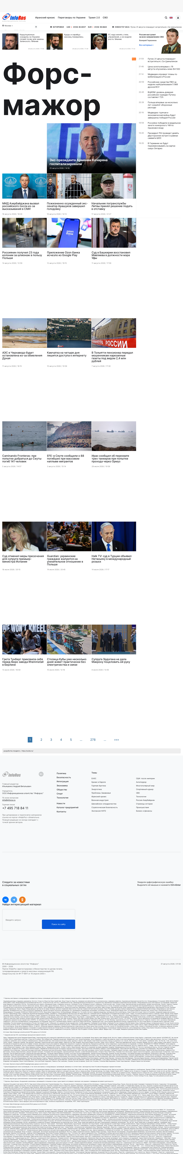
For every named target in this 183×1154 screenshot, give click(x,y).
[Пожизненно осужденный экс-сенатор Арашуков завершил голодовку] (69, 187)
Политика (61, 773)
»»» (116, 739)
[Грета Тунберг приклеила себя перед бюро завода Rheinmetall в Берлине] (24, 640)
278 (93, 739)
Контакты (61, 811)
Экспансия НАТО (99, 811)
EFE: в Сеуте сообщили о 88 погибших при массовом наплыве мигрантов (65, 458)
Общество (62, 789)
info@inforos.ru (8, 800)
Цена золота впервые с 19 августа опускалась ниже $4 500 (164, 67)
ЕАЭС (94, 778)
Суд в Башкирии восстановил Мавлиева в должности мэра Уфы (111, 255)
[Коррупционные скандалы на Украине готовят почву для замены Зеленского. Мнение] (11, 42)
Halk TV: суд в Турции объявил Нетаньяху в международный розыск (112, 558)
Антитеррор (141, 782)
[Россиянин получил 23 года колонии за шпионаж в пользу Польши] (24, 234)
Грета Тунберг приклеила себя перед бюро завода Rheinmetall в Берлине (23, 662)
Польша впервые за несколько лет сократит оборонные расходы (163, 105)
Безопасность (64, 777)
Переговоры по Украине (71, 17)
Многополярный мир (145, 786)
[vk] (5, 900)
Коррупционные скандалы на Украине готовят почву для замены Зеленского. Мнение (32, 38)
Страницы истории (144, 804)
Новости (61, 803)
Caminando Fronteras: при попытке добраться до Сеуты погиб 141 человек (21, 458)
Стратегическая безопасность (105, 807)
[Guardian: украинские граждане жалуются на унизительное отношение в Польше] (69, 537)
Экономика (62, 785)
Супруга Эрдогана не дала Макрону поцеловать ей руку (111, 660)
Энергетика (97, 789)
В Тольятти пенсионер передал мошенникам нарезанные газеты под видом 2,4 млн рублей (112, 356)
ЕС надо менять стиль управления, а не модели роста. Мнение (119, 37)
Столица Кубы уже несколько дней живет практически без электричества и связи (66, 662)
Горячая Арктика (99, 786)
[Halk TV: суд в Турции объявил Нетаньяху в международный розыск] (114, 537)
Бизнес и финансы (144, 811)
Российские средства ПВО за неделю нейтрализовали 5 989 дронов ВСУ (163, 84)
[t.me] (14, 900)
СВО (105, 17)
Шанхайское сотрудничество (104, 804)
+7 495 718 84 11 (15, 808)
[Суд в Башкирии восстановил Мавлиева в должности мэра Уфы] (114, 234)
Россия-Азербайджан (145, 800)
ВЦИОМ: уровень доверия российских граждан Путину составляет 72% (162, 95)
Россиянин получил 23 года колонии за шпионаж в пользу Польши (22, 255)
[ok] (22, 900)
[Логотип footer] (11, 774)
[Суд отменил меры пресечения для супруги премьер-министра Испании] (24, 537)
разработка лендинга (12, 751)
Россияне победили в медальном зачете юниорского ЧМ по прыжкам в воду (164, 125)
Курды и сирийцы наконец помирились (73, 36)
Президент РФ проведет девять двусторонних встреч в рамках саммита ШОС (163, 135)
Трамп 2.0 (94, 17)
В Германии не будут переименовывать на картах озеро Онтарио (161, 146)
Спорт (60, 793)
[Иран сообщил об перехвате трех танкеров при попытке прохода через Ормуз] (114, 437)
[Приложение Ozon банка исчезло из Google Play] (69, 234)
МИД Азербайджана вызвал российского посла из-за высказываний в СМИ (20, 206)
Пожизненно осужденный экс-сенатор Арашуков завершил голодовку (67, 206)
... (81, 739)
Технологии (62, 797)
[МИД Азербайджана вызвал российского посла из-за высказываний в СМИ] (24, 187)
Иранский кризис (45, 17)
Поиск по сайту (59, 924)
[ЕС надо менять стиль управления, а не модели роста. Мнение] (99, 42)
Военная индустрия (100, 800)
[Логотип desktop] (14, 17)
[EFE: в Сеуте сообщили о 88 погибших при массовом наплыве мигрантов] (69, 437)
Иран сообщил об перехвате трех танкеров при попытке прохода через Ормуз (110, 458)
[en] (171, 18)
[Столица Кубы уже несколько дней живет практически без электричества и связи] (69, 640)
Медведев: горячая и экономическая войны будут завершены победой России (162, 115)
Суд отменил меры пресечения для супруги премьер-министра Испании (23, 558)
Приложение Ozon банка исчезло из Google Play (63, 254)
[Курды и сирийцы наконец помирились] (55, 42)
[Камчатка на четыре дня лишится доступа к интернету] (69, 334)
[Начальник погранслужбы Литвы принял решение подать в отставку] (114, 187)
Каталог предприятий (67, 807)
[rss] (132, 89)
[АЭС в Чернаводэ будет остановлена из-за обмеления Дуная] (24, 334)
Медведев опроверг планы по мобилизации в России (162, 75)
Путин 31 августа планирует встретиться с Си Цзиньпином (113, 27)
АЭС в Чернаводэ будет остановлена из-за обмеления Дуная (22, 355)
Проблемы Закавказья (101, 793)
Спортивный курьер (144, 789)
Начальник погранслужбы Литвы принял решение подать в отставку (112, 206)
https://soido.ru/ (27, 751)
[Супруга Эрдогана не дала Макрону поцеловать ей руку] (114, 640)
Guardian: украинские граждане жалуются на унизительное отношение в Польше (65, 560)
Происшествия (142, 807)
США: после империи (145, 778)
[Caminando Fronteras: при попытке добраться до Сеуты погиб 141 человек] (24, 437)
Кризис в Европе (99, 782)
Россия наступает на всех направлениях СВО (151, 35)
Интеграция (63, 781)
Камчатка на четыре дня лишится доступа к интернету (66, 354)
